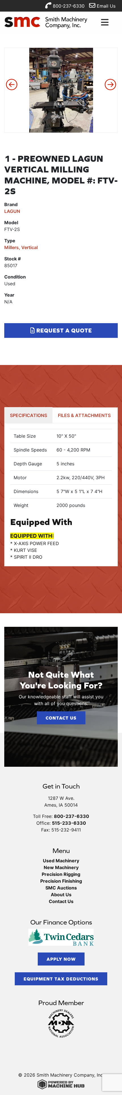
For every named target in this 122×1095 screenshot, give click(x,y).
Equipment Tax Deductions (61, 978)
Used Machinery (61, 860)
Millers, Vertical (21, 247)
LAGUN (12, 211)
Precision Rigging (61, 874)
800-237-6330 (68, 6)
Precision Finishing (61, 881)
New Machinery (61, 867)
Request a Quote (63, 330)
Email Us (105, 6)
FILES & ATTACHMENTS (84, 415)
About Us (61, 894)
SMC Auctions (61, 888)
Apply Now (61, 959)
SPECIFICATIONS (28, 415)
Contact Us (61, 717)
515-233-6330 (69, 823)
